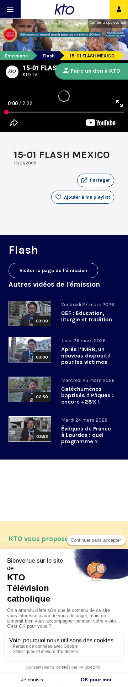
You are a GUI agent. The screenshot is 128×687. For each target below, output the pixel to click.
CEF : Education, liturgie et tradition (86, 316)
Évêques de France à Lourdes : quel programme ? (86, 435)
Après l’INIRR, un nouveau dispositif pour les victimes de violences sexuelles (86, 362)
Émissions (16, 55)
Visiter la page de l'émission (53, 271)
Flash (49, 55)
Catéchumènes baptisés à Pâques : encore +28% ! (87, 395)
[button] (95, 180)
